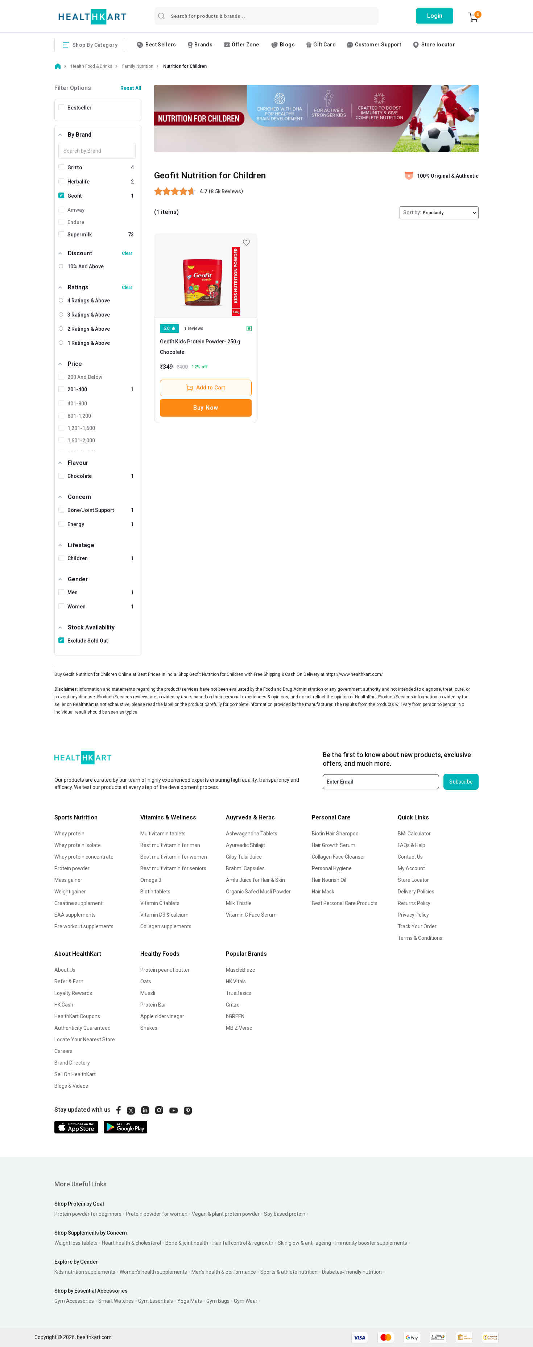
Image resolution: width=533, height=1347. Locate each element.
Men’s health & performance (223, 1272)
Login (434, 15)
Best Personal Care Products (344, 903)
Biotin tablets (155, 891)
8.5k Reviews (226, 191)
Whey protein (69, 833)
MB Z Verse (239, 1028)
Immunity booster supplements (371, 1243)
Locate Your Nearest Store (84, 1039)
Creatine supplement (78, 903)
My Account (411, 868)
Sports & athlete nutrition (289, 1272)
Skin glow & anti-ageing (304, 1243)
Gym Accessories (74, 1301)
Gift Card (324, 44)
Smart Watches (116, 1301)
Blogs (287, 44)
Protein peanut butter (165, 970)
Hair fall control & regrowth (242, 1243)
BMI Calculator (414, 833)
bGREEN (235, 1016)
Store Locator (413, 880)
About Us (64, 970)
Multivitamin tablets (163, 833)
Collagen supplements (165, 926)
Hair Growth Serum (333, 845)
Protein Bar (153, 1005)
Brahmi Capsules (245, 868)
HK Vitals (236, 981)
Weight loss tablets (76, 1243)
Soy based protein (284, 1214)
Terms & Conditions (420, 938)
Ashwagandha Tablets (251, 833)
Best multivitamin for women (173, 857)
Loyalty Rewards (73, 993)
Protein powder (72, 868)
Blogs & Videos (71, 1086)
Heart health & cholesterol (131, 1243)
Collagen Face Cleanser (338, 857)
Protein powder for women (156, 1214)
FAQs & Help (411, 845)
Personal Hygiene (332, 868)
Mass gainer (68, 880)
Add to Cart (210, 387)
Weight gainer (70, 891)
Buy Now (205, 407)
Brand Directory (72, 1063)
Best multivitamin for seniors (173, 868)
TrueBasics (238, 993)
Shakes (148, 1028)
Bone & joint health (186, 1243)
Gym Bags (218, 1301)
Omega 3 (150, 880)
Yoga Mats (189, 1301)
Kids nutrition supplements (84, 1272)
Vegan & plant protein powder (226, 1214)
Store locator (438, 44)
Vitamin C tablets (159, 903)
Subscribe (461, 782)
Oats (145, 981)
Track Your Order (417, 926)
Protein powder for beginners (87, 1214)
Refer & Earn (68, 981)
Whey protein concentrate (83, 857)
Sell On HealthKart (75, 1074)
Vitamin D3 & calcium (164, 915)
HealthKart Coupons (77, 1016)
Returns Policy (414, 903)
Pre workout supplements (83, 926)
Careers (63, 1051)
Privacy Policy (413, 915)
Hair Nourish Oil (329, 880)
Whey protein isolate (77, 845)
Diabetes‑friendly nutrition (352, 1272)
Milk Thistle (239, 903)
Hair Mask (323, 891)
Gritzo (233, 1005)
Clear (127, 253)
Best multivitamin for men (170, 845)
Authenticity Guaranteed (82, 1028)
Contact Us (410, 857)
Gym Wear (245, 1301)
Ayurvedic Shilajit (245, 845)
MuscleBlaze (240, 970)
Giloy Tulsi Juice (244, 857)
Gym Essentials (155, 1301)
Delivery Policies (416, 891)
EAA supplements (75, 915)
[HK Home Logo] (92, 17)
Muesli (147, 993)
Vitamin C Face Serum (251, 915)
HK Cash (63, 1005)
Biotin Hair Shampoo (335, 833)
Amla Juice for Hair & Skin (255, 880)
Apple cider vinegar (162, 1016)
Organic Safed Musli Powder (258, 891)
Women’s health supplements (153, 1272)
